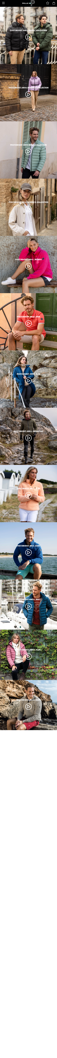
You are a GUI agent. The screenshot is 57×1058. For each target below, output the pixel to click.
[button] (3, 3)
